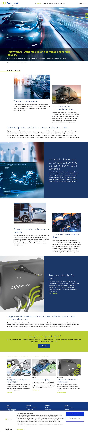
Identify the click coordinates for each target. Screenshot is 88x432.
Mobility (17, 63)
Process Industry (69, 408)
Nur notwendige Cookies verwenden (74, 419)
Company (28, 405)
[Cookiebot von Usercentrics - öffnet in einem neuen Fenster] (8, 429)
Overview (9, 392)
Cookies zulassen (75, 413)
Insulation (48, 409)
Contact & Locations (31, 408)
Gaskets (47, 408)
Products (47, 405)
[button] (38, 3)
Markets (12, 63)
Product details (61, 392)
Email (44, 346)
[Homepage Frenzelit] (7, 63)
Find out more (53, 294)
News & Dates (30, 409)
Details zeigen (20, 429)
